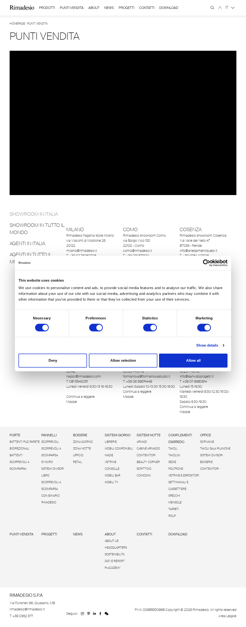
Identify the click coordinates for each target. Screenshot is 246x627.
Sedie (172, 462)
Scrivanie (207, 442)
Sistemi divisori (52, 469)
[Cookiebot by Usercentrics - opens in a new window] (206, 262)
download (168, 8)
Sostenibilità (114, 554)
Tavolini (174, 455)
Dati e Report (115, 561)
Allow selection (123, 360)
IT (227, 7)
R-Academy (113, 568)
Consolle (112, 469)
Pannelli (49, 435)
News (109, 8)
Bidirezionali (19, 448)
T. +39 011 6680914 (193, 381)
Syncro (47, 462)
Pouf (172, 516)
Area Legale (227, 616)
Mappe (71, 401)
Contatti (146, 8)
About (93, 8)
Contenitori (146, 455)
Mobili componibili (119, 448)
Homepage (17, 23)
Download (177, 534)
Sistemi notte (148, 435)
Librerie (111, 442)
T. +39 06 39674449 (137, 381)
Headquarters (116, 548)
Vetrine (110, 462)
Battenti (16, 455)
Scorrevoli (50, 442)
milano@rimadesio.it (81, 250)
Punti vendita (21, 534)
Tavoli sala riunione (215, 448)
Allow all (193, 360)
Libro (45, 475)
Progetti (126, 8)
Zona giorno (83, 442)
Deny (53, 360)
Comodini (144, 475)
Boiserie (80, 435)
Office (205, 435)
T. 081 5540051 (77, 381)
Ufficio (78, 455)
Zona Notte (82, 448)
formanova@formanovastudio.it (146, 376)
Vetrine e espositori (183, 475)
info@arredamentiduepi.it (198, 250)
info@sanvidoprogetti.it (197, 376)
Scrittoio (144, 469)
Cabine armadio (148, 448)
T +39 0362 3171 (21, 616)
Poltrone (175, 469)
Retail (77, 462)
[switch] (96, 327)
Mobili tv (111, 482)
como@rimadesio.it (137, 250)
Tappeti (173, 509)
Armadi (142, 442)
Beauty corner (148, 462)
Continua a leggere (80, 396)
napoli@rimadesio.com (83, 376)
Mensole (175, 502)
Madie (109, 455)
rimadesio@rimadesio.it (27, 609)
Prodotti (47, 8)
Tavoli (172, 448)
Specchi (174, 496)
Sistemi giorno (117, 435)
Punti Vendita (72, 8)
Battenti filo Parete (25, 442)
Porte (15, 435)
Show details (207, 345)
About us (111, 541)
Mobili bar (112, 475)
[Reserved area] (220, 7)
